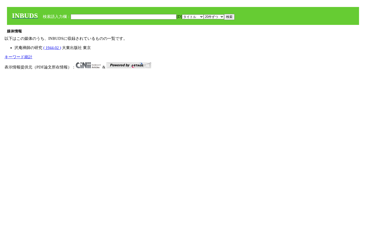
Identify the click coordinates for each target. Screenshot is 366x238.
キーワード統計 (18, 57)
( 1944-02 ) (52, 48)
